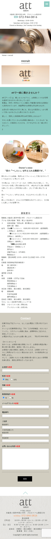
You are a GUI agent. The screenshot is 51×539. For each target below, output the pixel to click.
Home (4, 55)
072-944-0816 (29, 515)
